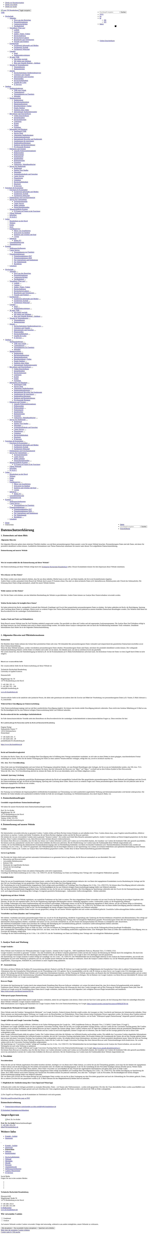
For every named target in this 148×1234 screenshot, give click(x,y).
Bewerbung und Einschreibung (20, 367)
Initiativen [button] (13, 238)
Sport (11, 227)
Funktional (7, 1218)
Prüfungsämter (19, 155)
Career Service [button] (15, 250)
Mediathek (8, 1161)
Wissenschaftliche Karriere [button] (19, 209)
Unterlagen (17, 121)
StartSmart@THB (20, 131)
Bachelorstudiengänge (21, 102)
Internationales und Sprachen (24, 77)
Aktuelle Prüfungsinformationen (25, 151)
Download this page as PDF (20, 1098)
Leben (7, 472)
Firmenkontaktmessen (17, 507)
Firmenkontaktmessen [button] (17, 254)
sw (101, 16)
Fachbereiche (14, 297)
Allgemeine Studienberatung (23, 135)
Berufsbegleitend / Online (22, 106)
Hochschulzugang (20, 119)
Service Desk (18, 133)
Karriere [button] (8, 246)
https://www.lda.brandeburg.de (11, 744)
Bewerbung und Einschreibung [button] (20, 114)
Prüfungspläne (19, 153)
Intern (102, 24)
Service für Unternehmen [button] (18, 199)
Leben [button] (7, 219)
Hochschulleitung (20, 36)
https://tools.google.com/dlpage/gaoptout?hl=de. (17, 991)
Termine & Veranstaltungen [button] (19, 65)
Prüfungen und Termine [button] (18, 149)
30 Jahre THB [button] (14, 57)
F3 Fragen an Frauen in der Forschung (27, 211)
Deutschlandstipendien (21, 207)
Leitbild (16, 30)
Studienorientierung (16, 342)
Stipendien (17, 172)
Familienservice (15, 482)
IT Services (18, 84)
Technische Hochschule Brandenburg (54, 567)
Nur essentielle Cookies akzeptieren (25, 1228)
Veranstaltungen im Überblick (24, 94)
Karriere (8, 499)
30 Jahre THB (14, 310)
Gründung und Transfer (22, 75)
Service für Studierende (18, 420)
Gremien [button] (12, 51)
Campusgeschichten (21, 24)
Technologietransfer (20, 201)
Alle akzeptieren (7, 1228)
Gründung (17, 180)
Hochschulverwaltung (21, 38)
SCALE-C (13, 217)
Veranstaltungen (19, 67)
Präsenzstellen (19, 79)
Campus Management (12, 1171)
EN (105, 22)
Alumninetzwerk (15, 244)
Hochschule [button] (9, 16)
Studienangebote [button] (15, 98)
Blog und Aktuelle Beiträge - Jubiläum (27, 63)
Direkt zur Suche (11, 6)
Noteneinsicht (18, 156)
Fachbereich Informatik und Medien (26, 45)
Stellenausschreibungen (18, 248)
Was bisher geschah (20, 59)
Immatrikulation (19, 118)
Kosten (16, 123)
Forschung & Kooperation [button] (14, 188)
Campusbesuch (19, 92)
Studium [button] (8, 86)
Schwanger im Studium (22, 233)
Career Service (19, 176)
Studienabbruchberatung (22, 143)
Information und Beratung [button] (18, 129)
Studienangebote (15, 351)
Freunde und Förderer (21, 41)
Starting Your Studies (21, 170)
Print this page (6, 1098)
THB (2, 12)
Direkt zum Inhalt (11, 5)
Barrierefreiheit (10, 1153)
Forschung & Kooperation (14, 441)
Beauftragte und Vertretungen (24, 40)
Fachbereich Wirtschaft (22, 49)
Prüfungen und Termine (18, 402)
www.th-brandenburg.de (9, 692)
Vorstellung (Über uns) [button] (17, 28)
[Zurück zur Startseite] (10, 10)
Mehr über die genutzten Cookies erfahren (15, 1230)
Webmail (8, 1159)
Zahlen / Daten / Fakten (22, 34)
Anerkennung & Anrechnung (24, 141)
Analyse (6, 1220)
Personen (8, 1165)
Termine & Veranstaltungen (19, 318)
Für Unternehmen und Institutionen (26, 260)
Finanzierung (18, 178)
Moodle (8, 1163)
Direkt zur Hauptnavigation (14, 3)
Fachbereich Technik (21, 47)
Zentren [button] (12, 71)
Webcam (8, 1151)
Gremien (12, 304)
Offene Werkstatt (15, 213)
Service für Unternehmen (18, 453)
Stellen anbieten (19, 205)
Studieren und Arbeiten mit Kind (25, 234)
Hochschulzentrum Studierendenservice (27, 73)
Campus (17, 32)
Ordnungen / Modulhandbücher (25, 164)
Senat (16, 53)
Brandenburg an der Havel (19, 221)
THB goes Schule (20, 90)
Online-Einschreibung (21, 116)
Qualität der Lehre (20, 82)
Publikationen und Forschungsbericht (22, 197)
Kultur (12, 225)
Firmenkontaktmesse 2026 (23, 258)
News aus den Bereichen (22, 20)
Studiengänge (18, 100)
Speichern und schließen (46, 1228)
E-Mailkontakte (6, 1208)
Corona (16, 236)
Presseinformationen (21, 22)
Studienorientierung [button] (16, 88)
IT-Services (18, 186)
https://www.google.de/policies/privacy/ (106, 1048)
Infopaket (17, 96)
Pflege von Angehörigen (22, 231)
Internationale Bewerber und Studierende (28, 139)
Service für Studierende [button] (18, 166)
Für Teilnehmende (20, 262)
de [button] (100, 18)
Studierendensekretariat (22, 137)
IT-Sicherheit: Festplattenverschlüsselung (15, 1110)
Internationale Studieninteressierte (25, 112)
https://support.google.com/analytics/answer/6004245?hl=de (107, 1004)
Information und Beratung (18, 382)
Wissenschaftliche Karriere (19, 462)
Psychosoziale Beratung (22, 147)
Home (7, 523)
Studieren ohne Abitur (21, 110)
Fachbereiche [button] (14, 43)
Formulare (17, 127)
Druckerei (17, 184)
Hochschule (9, 269)
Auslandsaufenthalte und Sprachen (26, 174)
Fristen (16, 125)
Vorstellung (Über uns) (17, 281)
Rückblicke (18, 264)
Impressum (9, 1147)
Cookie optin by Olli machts (10, 1232)
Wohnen (12, 223)
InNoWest (13, 215)
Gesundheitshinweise (17, 242)
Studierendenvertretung (22, 55)
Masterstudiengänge (21, 104)
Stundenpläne (18, 158)
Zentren (12, 324)
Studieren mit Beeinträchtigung (24, 145)
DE (105, 20)
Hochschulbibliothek (21, 80)
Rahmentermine (19, 69)
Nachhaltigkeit (19, 26)
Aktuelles (13, 271)
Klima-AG (17, 240)
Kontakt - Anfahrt (11, 1145)
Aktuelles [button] (13, 18)
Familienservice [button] (15, 229)
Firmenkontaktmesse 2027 (23, 256)
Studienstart (18, 168)
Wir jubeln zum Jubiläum (22, 61)
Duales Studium (19, 108)
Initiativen (13, 492)
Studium (8, 340)
